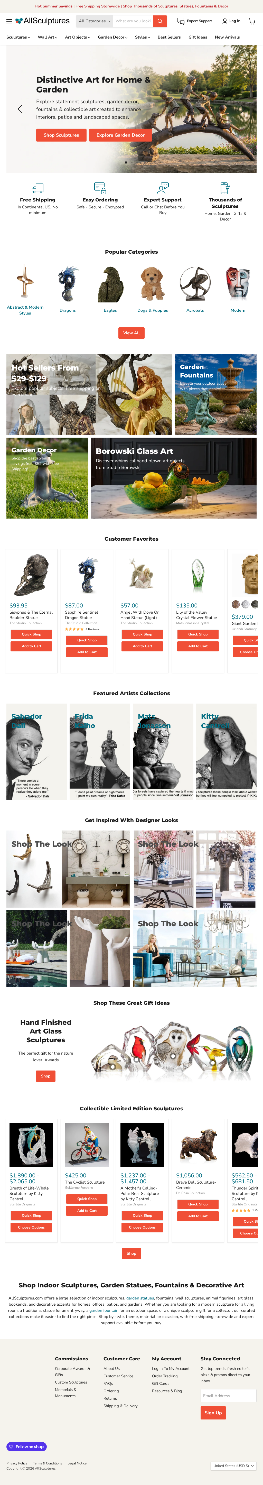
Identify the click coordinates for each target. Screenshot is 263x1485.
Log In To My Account (171, 1368)
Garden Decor (111, 37)
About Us (112, 1368)
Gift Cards (160, 1383)
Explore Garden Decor (121, 135)
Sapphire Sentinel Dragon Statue (81, 615)
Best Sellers (169, 37)
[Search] (160, 21)
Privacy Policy (16, 1463)
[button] (232, 21)
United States (231, 1465)
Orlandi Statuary (244, 629)
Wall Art (46, 37)
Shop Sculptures (61, 135)
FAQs (108, 1383)
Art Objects (76, 37)
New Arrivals (227, 37)
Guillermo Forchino (79, 1187)
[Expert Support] (163, 202)
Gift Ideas (198, 37)
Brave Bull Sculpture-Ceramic (196, 1185)
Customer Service (118, 1376)
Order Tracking (165, 1376)
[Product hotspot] (136, 1059)
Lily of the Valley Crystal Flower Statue (196, 615)
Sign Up (213, 1413)
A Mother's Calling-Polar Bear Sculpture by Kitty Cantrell (139, 1193)
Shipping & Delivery (121, 1405)
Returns (110, 1398)
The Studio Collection (26, 623)
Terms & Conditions (47, 1463)
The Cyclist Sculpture (85, 1182)
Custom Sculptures (71, 1382)
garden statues (140, 1298)
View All (131, 333)
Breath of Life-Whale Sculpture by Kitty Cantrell (29, 1193)
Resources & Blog (167, 1391)
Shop (46, 1076)
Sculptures (17, 37)
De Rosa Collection (190, 1193)
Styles (141, 37)
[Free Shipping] (37, 202)
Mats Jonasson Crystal (192, 623)
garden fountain (103, 1310)
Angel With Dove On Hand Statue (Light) (139, 615)
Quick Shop (31, 634)
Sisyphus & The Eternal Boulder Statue (31, 615)
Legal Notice (77, 1463)
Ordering (111, 1391)
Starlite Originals (22, 1204)
